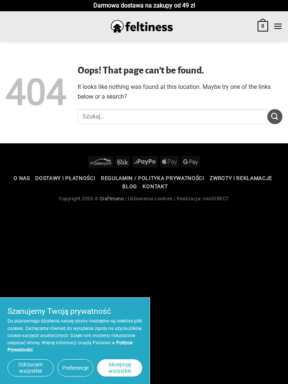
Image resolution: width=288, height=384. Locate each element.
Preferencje (75, 368)
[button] (263, 26)
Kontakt (155, 186)
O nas (22, 178)
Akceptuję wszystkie (119, 368)
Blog (129, 186)
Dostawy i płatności (65, 178)
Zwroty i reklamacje (241, 178)
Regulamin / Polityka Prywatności (152, 178)
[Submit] (274, 116)
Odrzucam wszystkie (30, 368)
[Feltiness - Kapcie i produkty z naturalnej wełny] (142, 26)
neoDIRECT (216, 198)
